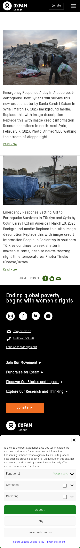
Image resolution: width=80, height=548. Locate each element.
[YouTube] (48, 319)
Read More (10, 144)
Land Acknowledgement (21, 347)
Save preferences (40, 532)
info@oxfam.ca (22, 331)
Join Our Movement (21, 363)
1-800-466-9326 (23, 338)
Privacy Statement (55, 542)
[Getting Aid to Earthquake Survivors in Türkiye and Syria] (40, 180)
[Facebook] (23, 319)
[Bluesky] (36, 319)
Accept (40, 509)
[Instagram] (10, 319)
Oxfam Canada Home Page (15, 6)
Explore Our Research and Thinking (35, 391)
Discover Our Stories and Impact (32, 382)
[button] (74, 440)
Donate (56, 5)
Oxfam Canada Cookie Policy (28, 542)
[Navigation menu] (73, 6)
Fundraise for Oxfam (22, 372)
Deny (40, 521)
